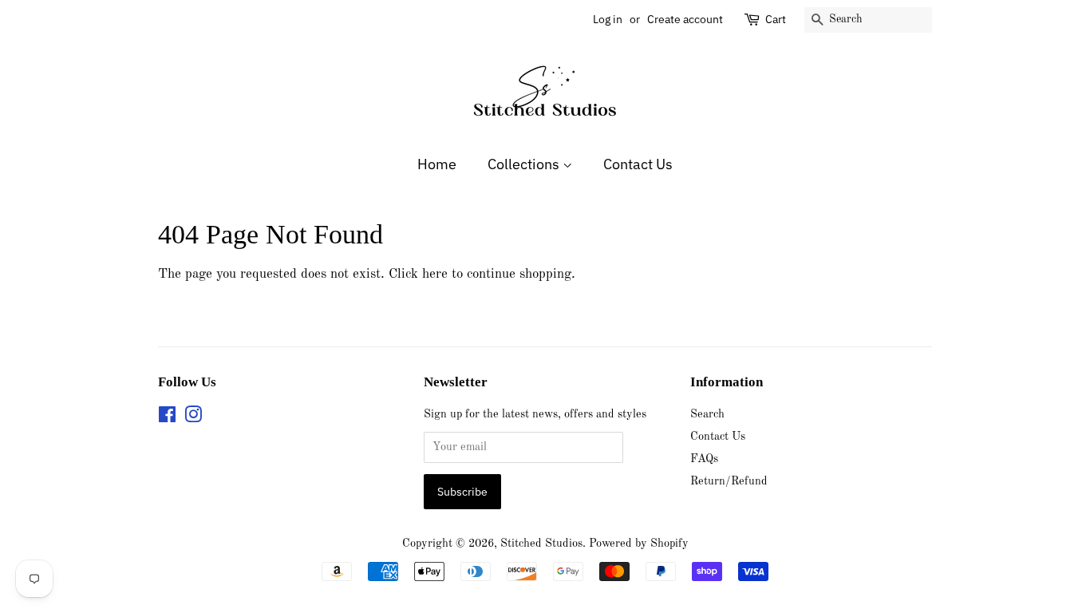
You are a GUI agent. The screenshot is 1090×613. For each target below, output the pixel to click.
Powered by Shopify (639, 543)
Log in (607, 19)
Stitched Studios (541, 543)
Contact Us (638, 164)
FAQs (704, 459)
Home (436, 164)
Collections (525, 164)
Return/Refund (729, 481)
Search (707, 414)
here (435, 274)
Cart (775, 19)
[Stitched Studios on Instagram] (193, 418)
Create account (685, 19)
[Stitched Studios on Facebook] (167, 418)
